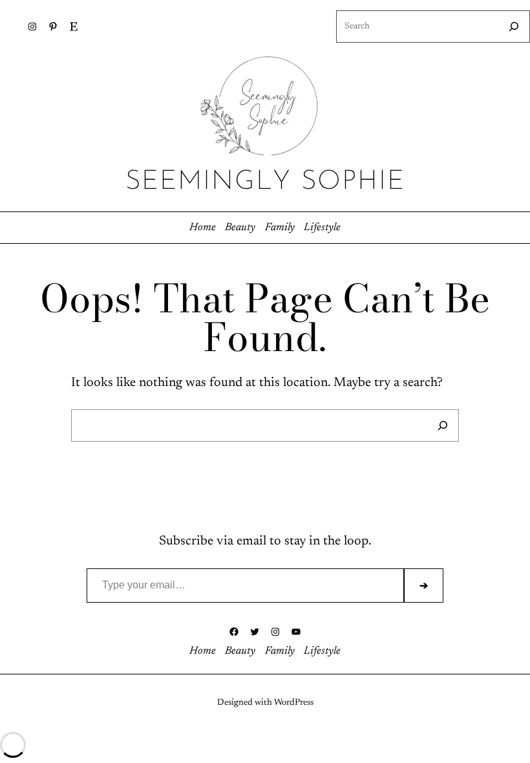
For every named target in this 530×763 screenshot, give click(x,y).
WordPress (293, 702)
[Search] (514, 26)
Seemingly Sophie (265, 182)
